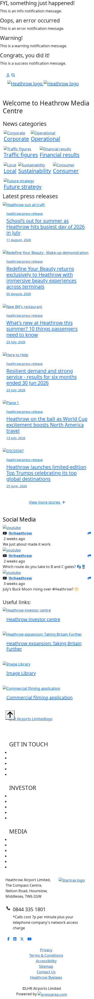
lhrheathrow (20, 533)
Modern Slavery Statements (33, 866)
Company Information (28, 795)
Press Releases (22, 839)
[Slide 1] (42, 93)
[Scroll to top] (10, 715)
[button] (7, 75)
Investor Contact (23, 763)
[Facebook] (10, 938)
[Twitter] (23, 938)
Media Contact (21, 768)
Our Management (24, 801)
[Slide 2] (51, 93)
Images (15, 850)
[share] (89, 533)
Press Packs (19, 844)
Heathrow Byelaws (46, 977)
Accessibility (46, 960)
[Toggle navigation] (11, 94)
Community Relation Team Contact (39, 757)
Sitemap (46, 966)
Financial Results (23, 806)
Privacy (46, 949)
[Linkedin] (16, 938)
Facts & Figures (22, 861)
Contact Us (46, 971)
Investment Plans (24, 817)
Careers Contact (23, 752)
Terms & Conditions (46, 955)
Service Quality (22, 812)
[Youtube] (31, 938)
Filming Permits (22, 774)
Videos (15, 855)
